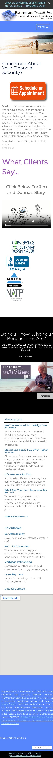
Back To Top (40, 747)
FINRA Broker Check (32, 717)
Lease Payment (13, 574)
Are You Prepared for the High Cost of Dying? (25, 426)
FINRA (4, 704)
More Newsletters (16, 516)
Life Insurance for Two (17, 474)
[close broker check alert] (49, 2)
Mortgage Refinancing (18, 562)
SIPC (12, 704)
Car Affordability (14, 534)
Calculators (12, 528)
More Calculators (15, 588)
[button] (43, 26)
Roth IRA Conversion (16, 546)
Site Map (21, 738)
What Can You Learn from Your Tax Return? (25, 491)
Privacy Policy (7, 738)
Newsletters (13, 419)
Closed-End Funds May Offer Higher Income (26, 451)
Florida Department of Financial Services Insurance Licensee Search (27, 720)
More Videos (26, 357)
